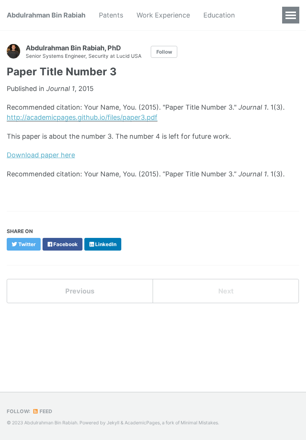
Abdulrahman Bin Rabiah (46, 15)
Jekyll (113, 422)
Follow (164, 52)
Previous (79, 291)
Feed (45, 411)
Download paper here (41, 155)
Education (219, 15)
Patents (111, 15)
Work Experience (163, 15)
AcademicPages (142, 422)
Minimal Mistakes (199, 422)
